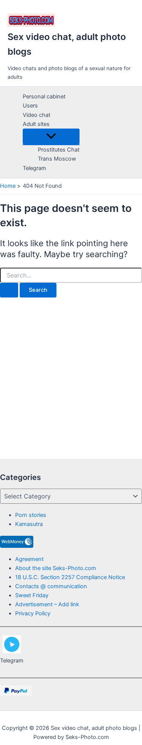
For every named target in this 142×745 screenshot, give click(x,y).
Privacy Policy (32, 613)
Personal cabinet (44, 96)
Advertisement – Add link (47, 604)
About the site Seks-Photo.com (55, 568)
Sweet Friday (31, 595)
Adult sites (36, 124)
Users (30, 105)
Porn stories (30, 515)
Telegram (34, 168)
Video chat (36, 115)
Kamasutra (29, 524)
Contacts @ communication (51, 586)
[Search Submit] (9, 290)
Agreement (29, 559)
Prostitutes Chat (59, 149)
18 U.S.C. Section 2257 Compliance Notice (70, 577)
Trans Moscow (57, 158)
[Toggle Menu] (51, 137)
